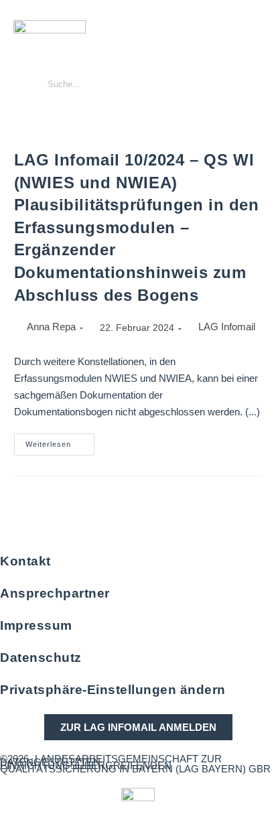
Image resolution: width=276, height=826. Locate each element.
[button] (259, 62)
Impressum (36, 625)
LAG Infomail (226, 326)
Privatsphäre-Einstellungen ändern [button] (113, 690)
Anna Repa (51, 326)
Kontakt (25, 561)
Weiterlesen (59, 440)
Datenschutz (41, 657)
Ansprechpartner (55, 593)
